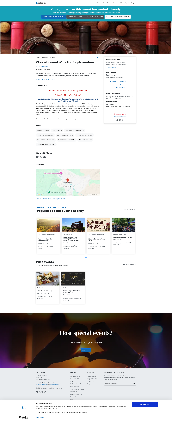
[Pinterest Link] (45, 392)
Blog (121, 3)
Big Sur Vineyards (42, 66)
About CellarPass (75, 376)
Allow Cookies (144, 404)
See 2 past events (128, 264)
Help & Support (91, 376)
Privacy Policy (54, 385)
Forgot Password (92, 379)
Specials (116, 3)
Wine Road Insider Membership (45, 240)
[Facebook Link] (37, 157)
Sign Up (127, 3)
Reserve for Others (76, 397)
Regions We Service (76, 384)
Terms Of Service (41, 385)
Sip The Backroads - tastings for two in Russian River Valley (71, 238)
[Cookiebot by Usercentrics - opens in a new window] (24, 417)
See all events (128, 210)
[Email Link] (44, 157)
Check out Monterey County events (85, 17)
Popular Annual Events (77, 389)
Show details (40, 417)
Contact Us (90, 381)
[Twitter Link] (41, 157)
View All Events (120, 87)
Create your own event (117, 17)
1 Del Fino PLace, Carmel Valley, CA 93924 (50, 199)
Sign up (86, 350)
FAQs (88, 384)
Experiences (107, 3)
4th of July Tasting (44, 291)
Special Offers (74, 379)
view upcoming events (54, 17)
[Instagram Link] (122, 120)
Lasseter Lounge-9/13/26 (122, 237)
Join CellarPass (74, 386)
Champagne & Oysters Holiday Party (71, 291)
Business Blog (74, 392)
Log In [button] (133, 3)
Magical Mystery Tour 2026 (96, 240)
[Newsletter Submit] (134, 383)
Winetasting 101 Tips (76, 394)
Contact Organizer (120, 81)
